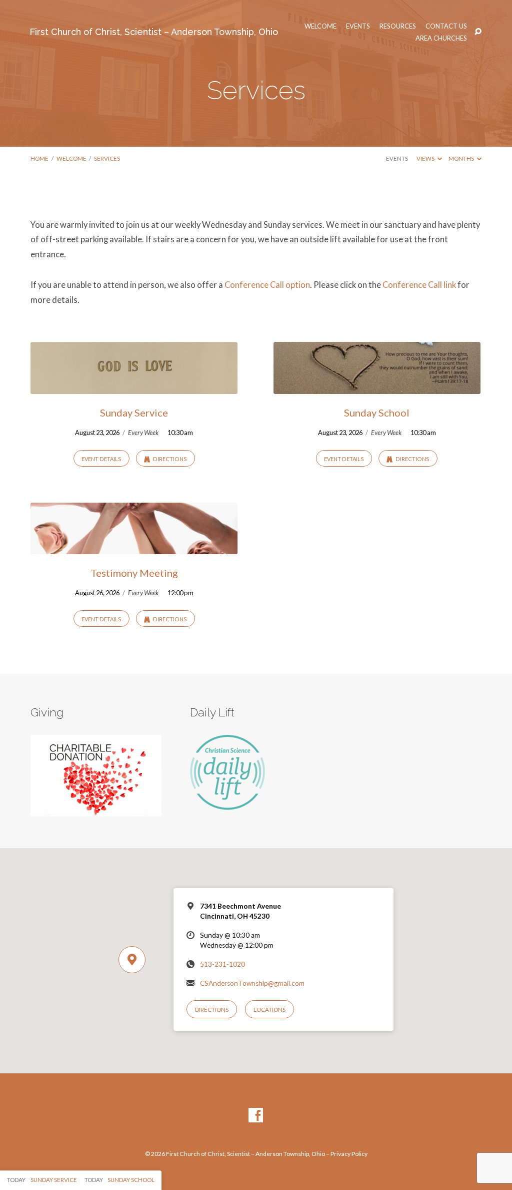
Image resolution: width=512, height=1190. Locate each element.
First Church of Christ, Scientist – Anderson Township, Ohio (154, 32)
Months (461, 158)
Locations (270, 1009)
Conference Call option (267, 285)
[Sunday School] (377, 387)
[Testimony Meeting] (134, 547)
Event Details (102, 459)
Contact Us (446, 26)
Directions (169, 459)
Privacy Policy (349, 1153)
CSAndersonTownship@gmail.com (252, 983)
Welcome (320, 26)
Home (39, 158)
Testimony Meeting (134, 573)
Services (107, 158)
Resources (398, 26)
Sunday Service (134, 413)
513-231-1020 (222, 964)
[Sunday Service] (134, 387)
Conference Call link (419, 285)
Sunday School (377, 413)
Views (426, 158)
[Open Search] (478, 32)
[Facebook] (255, 1115)
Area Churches (441, 38)
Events (358, 26)
